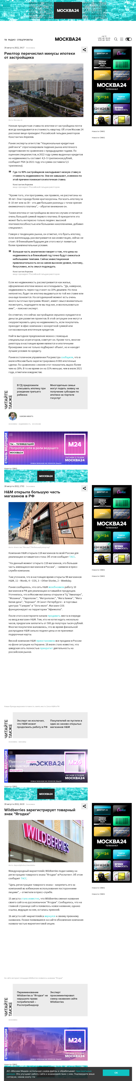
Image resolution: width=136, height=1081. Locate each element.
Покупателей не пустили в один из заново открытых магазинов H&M (66, 724)
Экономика (30, 48)
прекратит (46, 648)
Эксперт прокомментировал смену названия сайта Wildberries (63, 997)
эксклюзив (36, 424)
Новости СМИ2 (10, 468)
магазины (22, 742)
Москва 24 (68, 39)
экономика (12, 424)
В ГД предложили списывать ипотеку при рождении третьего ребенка (31, 390)
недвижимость (25, 424)
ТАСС (72, 557)
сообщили (67, 357)
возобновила (56, 587)
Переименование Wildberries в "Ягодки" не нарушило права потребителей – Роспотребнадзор (32, 999)
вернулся (49, 916)
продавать (54, 616)
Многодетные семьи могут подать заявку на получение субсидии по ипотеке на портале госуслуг (64, 392)
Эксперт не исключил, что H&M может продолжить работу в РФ (32, 724)
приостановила (45, 641)
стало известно (30, 899)
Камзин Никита (26, 416)
